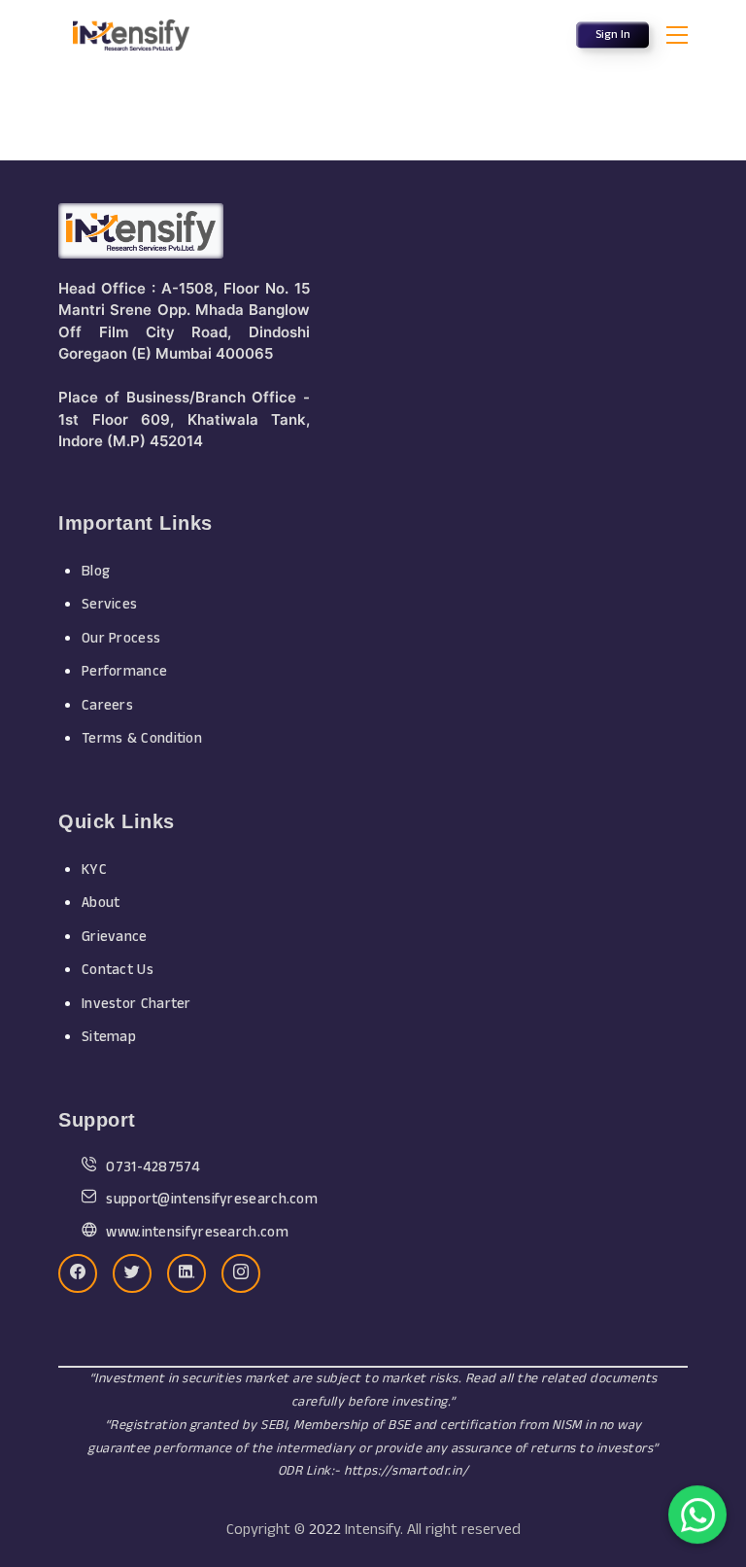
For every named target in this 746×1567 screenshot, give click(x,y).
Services (109, 604)
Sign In (612, 34)
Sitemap (109, 1037)
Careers (107, 705)
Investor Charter (136, 1003)
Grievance (115, 936)
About (101, 902)
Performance (124, 671)
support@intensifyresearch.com (212, 1199)
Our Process (121, 638)
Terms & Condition (142, 738)
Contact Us (117, 969)
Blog (96, 571)
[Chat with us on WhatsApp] (697, 1517)
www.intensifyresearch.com (197, 1232)
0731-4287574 (153, 1167)
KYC (94, 869)
